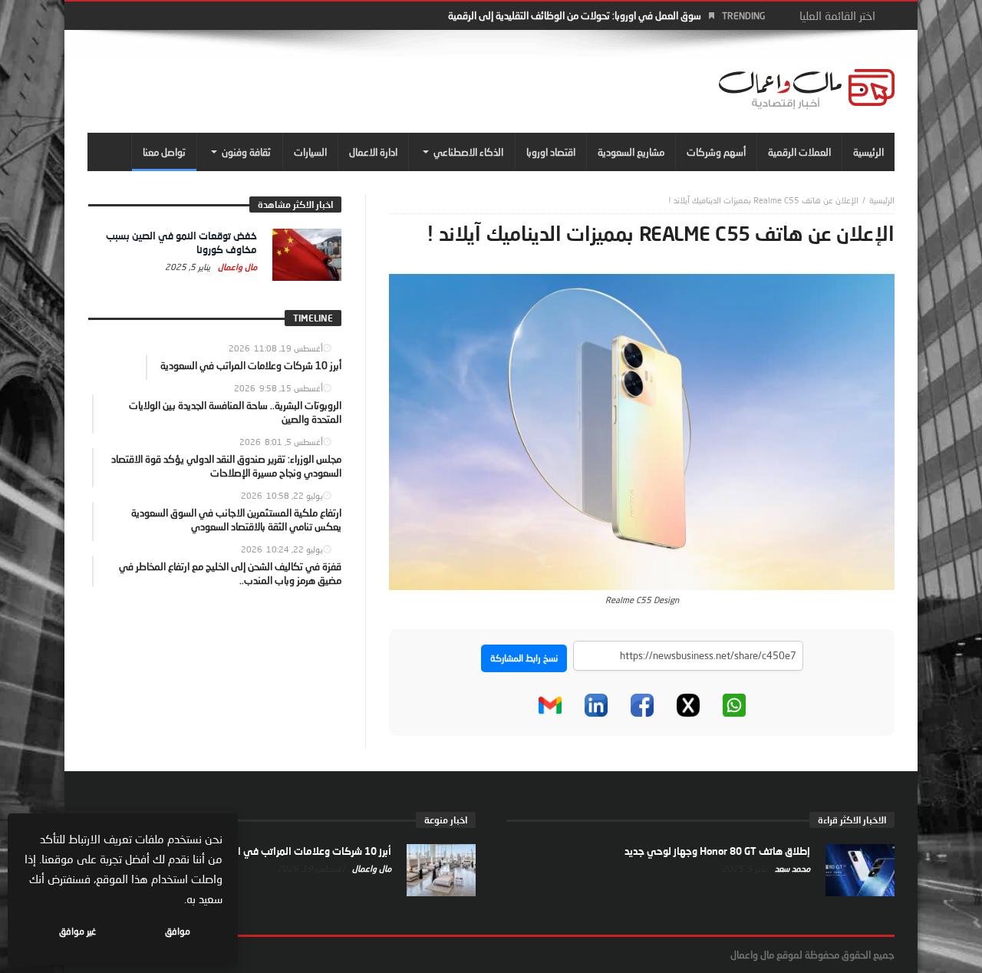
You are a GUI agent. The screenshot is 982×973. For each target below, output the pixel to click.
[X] (688, 705)
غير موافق (77, 931)
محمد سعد (791, 868)
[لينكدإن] (596, 705)
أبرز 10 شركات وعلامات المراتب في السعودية (296, 851)
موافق (177, 931)
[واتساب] (734, 705)
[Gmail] (550, 705)
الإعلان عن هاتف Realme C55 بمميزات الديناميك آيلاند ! (763, 200)
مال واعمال (236, 267)
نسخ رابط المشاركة (524, 658)
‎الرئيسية (882, 200)
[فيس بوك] (642, 705)
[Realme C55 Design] (642, 430)
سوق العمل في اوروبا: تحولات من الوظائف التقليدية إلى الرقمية (574, 15)
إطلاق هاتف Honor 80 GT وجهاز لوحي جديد (717, 851)
